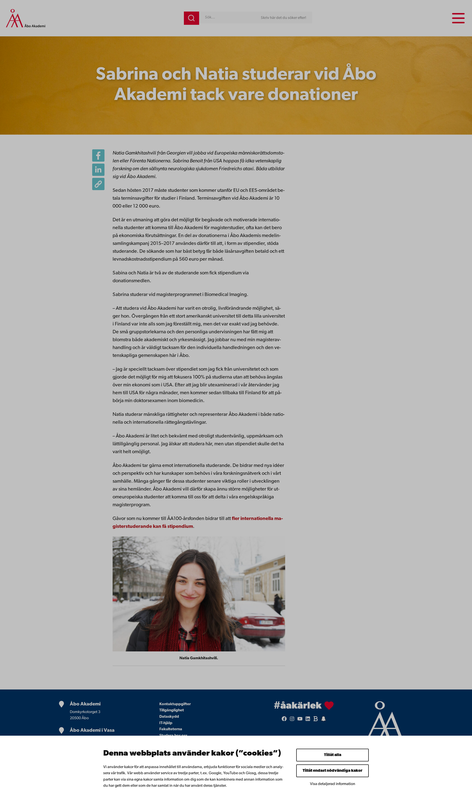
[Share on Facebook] (98, 155)
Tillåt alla (332, 755)
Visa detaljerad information (332, 784)
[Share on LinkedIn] (98, 170)
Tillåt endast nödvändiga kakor (332, 771)
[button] (98, 184)
